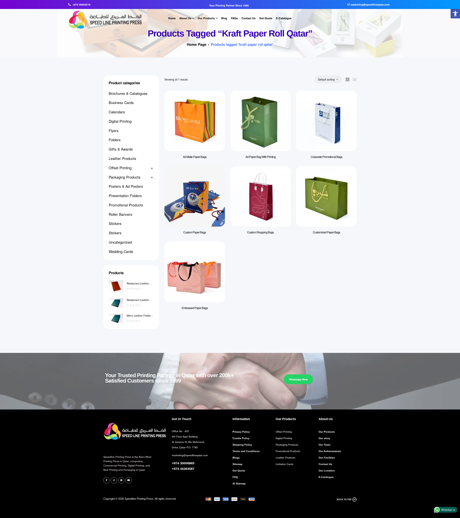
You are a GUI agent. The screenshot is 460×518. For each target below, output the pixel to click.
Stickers (115, 223)
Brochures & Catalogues (128, 93)
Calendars (117, 111)
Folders (115, 139)
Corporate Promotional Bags (326, 157)
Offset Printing (120, 167)
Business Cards (121, 102)
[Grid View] (347, 79)
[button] (455, 13)
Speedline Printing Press (117, 456)
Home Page (196, 44)
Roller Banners (120, 214)
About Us (326, 419)
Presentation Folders (125, 195)
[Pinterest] (121, 480)
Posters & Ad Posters (126, 186)
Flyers (113, 130)
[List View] (354, 79)
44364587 (187, 469)
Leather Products (122, 158)
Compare (216, 100)
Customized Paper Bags (326, 232)
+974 (176, 469)
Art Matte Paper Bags (194, 157)
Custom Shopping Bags (260, 232)
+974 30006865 (183, 463)
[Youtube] (128, 480)
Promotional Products (126, 205)
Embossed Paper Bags (195, 308)
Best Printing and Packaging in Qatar (124, 469)
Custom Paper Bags (194, 232)
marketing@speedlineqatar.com (190, 455)
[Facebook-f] (106, 480)
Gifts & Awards (121, 149)
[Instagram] (114, 480)
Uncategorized (120, 242)
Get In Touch (181, 419)
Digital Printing (120, 121)
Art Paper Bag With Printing (260, 157)
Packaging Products (124, 177)
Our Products (286, 419)
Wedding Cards (121, 251)
